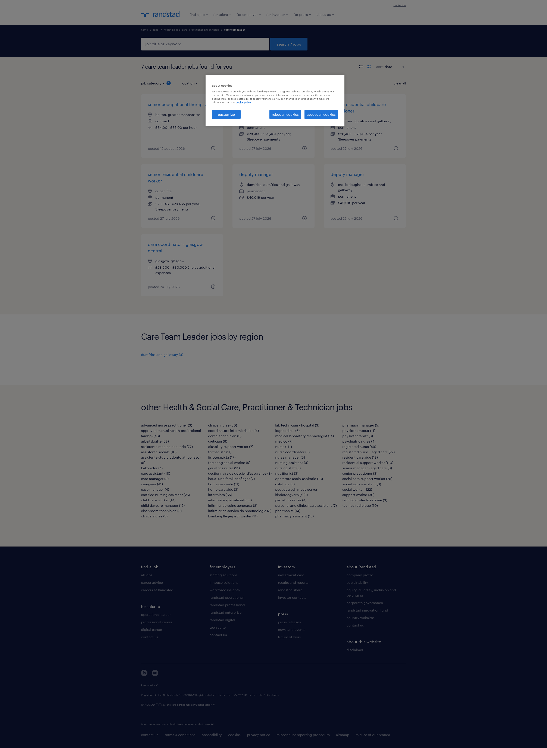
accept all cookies (321, 114)
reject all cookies (285, 114)
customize (226, 114)
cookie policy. (243, 102)
